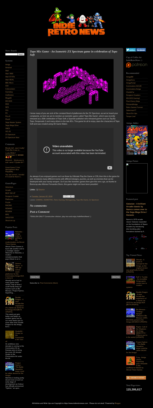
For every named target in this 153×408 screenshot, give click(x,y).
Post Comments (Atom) (49, 283)
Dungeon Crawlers (133, 95)
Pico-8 (7, 116)
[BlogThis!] (66, 196)
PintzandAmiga (132, 104)
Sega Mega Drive (12, 125)
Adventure (9, 187)
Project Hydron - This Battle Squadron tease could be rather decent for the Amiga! (136, 347)
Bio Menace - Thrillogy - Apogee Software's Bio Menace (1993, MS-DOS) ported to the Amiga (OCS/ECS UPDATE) (137, 316)
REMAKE (8, 208)
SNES (7, 128)
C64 (6, 86)
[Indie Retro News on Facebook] (141, 51)
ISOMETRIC (48, 200)
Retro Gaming (59, 200)
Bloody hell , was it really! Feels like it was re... (14, 149)
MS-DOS (8, 101)
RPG (7, 214)
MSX (7, 104)
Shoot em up (10, 220)
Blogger (117, 403)
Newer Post (35, 277)
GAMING (39, 200)
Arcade (8, 190)
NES (7, 107)
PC (6, 113)
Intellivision (9, 95)
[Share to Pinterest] (73, 196)
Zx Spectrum (94, 200)
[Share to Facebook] (71, 196)
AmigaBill (129, 77)
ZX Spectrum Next (12, 137)
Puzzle (7, 202)
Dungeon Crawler (12, 196)
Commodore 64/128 (133, 86)
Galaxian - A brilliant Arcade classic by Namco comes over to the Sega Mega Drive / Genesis (136, 209)
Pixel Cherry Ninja (133, 101)
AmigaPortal (130, 83)
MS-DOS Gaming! (133, 98)
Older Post (116, 277)
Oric (6, 110)
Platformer (9, 199)
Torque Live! (131, 116)
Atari (7, 71)
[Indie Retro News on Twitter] (131, 51)
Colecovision (10, 89)
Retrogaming (70, 200)
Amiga (7, 64)
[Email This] (64, 196)
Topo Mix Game (82, 200)
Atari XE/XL (9, 80)
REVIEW (8, 211)
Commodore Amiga (133, 89)
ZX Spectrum (10, 134)
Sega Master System (13, 122)
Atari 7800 (9, 74)
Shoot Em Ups (131, 113)
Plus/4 (7, 119)
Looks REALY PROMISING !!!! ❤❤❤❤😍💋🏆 (14, 155)
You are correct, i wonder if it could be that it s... (14, 176)
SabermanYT (131, 110)
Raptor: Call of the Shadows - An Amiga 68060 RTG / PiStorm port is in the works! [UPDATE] (136, 332)
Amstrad (8, 67)
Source (41, 190)
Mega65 (8, 98)
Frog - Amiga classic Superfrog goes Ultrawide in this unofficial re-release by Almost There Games (136, 363)
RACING (8, 205)
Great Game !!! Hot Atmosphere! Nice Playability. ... (12, 169)
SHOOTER (9, 217)
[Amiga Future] (137, 155)
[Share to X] (69, 196)
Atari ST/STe (10, 77)
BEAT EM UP (10, 193)
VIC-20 (8, 131)
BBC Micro (9, 83)
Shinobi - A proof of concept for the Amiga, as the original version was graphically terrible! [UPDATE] (137, 266)
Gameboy (9, 92)
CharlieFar (130, 92)
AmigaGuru (130, 80)
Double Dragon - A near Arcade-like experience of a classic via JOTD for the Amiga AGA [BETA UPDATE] (137, 298)
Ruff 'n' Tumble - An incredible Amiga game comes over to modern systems (137, 282)
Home (76, 277)
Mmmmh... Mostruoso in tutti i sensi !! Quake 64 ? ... (14, 162)
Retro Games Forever (134, 107)
